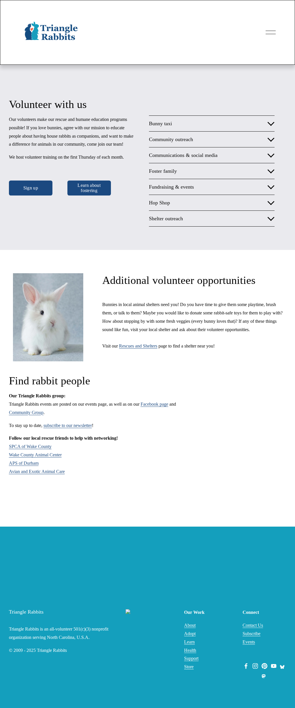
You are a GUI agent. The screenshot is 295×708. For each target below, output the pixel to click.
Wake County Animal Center (35, 454)
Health (190, 650)
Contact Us (253, 625)
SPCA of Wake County (30, 446)
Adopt (190, 633)
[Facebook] (246, 666)
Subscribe (251, 633)
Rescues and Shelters (138, 345)
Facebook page (154, 404)
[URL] (283, 666)
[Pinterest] (264, 666)
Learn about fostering (89, 188)
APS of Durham (24, 463)
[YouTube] (274, 666)
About (190, 625)
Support (191, 658)
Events (249, 641)
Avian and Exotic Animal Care (37, 471)
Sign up (30, 187)
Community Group (26, 412)
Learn (189, 641)
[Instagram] (255, 666)
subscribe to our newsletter (68, 425)
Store (189, 666)
